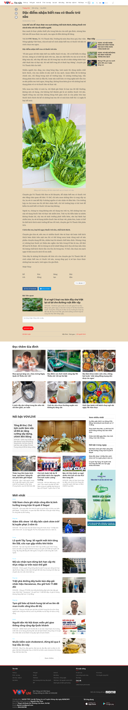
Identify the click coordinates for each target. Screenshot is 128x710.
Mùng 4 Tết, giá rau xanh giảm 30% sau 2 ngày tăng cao (106, 63)
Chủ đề (78, 681)
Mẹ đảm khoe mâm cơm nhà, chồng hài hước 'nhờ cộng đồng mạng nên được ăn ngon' (97, 376)
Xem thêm (49, 658)
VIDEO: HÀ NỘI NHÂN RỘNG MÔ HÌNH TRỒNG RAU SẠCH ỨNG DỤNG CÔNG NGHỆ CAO (106, 46)
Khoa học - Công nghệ (60, 678)
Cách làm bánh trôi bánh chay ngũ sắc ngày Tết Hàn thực (98, 406)
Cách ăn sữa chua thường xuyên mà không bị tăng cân (62, 406)
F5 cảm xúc (79, 672)
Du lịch (55, 2)
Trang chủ (26, 8)
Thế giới (32, 2)
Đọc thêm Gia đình (25, 347)
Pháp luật (14, 518)
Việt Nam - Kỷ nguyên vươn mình (63, 680)
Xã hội (14, 499)
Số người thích (81, 334)
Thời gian (72, 334)
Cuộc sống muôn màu (82, 675)
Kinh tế (38, 2)
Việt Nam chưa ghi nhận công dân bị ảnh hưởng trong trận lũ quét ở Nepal (34, 504)
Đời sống (61, 2)
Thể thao (81, 2)
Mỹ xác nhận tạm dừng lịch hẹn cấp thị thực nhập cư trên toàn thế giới (33, 563)
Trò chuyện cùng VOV (102, 675)
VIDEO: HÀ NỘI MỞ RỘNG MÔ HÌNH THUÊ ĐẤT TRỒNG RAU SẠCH (106, 55)
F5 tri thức (99, 672)
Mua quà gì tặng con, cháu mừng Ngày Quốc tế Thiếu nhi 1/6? (28, 375)
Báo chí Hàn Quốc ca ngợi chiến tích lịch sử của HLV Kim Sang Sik (73, 475)
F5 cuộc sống (81, 669)
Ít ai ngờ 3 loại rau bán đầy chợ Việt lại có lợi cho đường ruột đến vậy (63, 301)
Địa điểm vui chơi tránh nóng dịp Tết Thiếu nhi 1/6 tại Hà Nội (62, 375)
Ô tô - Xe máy (47, 2)
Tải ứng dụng (89, 699)
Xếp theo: (65, 334)
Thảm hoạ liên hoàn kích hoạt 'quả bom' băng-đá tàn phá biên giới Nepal (22, 475)
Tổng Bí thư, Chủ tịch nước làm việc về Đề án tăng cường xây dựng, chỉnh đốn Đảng (24, 431)
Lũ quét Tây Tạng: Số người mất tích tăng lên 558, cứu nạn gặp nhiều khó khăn (35, 542)
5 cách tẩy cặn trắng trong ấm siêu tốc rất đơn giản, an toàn (28, 406)
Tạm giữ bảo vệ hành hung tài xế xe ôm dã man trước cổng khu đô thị (35, 605)
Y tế (13, 639)
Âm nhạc (78, 678)
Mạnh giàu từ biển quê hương (62, 683)
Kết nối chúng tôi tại (98, 692)
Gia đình (43, 8)
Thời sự (25, 2)
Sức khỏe (15, 680)
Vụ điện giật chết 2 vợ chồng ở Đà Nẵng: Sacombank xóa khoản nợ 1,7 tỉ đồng (101, 423)
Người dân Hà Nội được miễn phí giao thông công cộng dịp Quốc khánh (33, 624)
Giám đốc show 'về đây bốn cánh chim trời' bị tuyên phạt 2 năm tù (36, 523)
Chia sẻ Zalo (46, 289)
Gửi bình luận (28, 328)
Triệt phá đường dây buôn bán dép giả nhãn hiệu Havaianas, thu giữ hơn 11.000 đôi (34, 584)
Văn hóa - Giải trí (71, 2)
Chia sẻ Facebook (30, 289)
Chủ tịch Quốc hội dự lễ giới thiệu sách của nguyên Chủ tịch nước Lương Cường (48, 476)
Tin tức (14, 537)
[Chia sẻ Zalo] (16, 13)
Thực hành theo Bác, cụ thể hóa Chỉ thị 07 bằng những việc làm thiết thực (101, 430)
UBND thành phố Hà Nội (83, 684)
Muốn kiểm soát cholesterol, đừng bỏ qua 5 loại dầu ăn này (36, 643)
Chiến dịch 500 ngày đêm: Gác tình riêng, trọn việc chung (101, 437)
